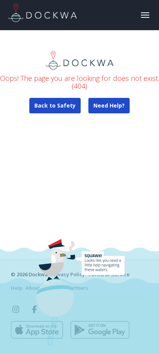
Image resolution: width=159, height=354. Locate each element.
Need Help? (109, 105)
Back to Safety (55, 105)
